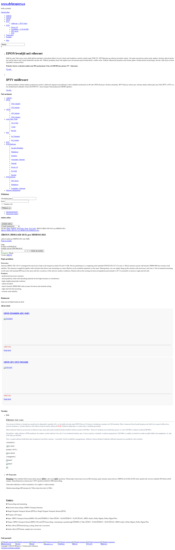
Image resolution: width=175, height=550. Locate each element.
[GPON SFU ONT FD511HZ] (8, 367)
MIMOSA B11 (34, 230)
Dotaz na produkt (6, 241)
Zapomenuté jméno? (12, 214)
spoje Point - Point (11, 119)
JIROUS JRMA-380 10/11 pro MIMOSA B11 (15, 230)
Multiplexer (14, 152)
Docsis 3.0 (14, 167)
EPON (8, 100)
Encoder (13, 175)
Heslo (3, 201)
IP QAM (14, 171)
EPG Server (15, 181)
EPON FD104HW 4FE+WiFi (16, 313)
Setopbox (14, 156)
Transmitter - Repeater (18, 159)
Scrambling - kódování (18, 188)
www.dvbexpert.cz (13, 3)
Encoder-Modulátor (17, 148)
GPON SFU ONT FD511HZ (16, 362)
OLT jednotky (15, 107)
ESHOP (13, 228)
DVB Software (10, 177)
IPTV (8, 142)
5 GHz (13, 127)
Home (8, 228)
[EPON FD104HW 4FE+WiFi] (8, 319)
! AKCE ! (9, 98)
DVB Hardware (11, 144)
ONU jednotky (15, 104)
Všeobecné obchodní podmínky (10, 548)
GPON (8, 109)
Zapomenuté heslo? (12, 212)
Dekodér (14, 163)
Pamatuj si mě (8, 204)
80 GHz (13, 131)
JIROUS (9, 255)
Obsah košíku (5, 12)
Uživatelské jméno (6, 199)
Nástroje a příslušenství (13, 190)
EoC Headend (15, 136)
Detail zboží (7, 350)
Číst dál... (9, 69)
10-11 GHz (14, 123)
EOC (7, 133)
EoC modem (15, 140)
